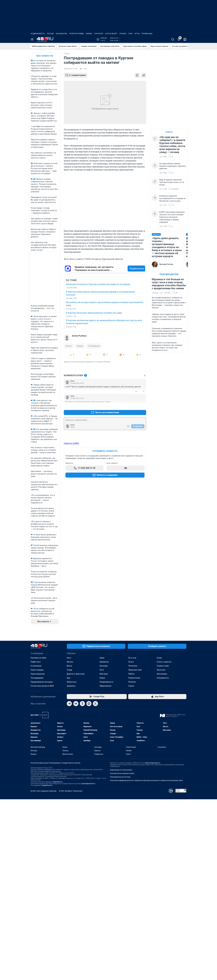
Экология (161, 670)
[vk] (75, 703)
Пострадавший (94, 346)
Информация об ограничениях (121, 770)
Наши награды (37, 670)
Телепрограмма (76, 33)
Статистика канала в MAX (42, 686)
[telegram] (69, 703)
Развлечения (134, 678)
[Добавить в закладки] (137, 75)
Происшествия (135, 670)
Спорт (159, 658)
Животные (71, 682)
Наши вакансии (38, 674)
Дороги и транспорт (76, 674)
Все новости (44, 55)
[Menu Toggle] (32, 39)
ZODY (130, 33)
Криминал (104, 662)
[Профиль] (185, 39)
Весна (69, 666)
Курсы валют (111, 33)
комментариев (77, 75)
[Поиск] (173, 39)
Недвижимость (38, 33)
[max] (88, 703)
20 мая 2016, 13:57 (70, 69)
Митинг (69, 346)
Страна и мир (163, 666)
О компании (36, 666)
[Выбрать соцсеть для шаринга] (143, 75)
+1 (136, 406)
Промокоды (147, 33)
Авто (69, 658)
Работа (131, 674)
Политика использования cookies (122, 773)
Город (69, 670)
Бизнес (70, 662)
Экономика (162, 674)
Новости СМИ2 (71, 443)
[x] (95, 703)
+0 (136, 391)
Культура (103, 666)
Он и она (132, 658)
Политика (132, 666)
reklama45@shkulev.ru (152, 763)
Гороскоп (98, 33)
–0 (143, 391)
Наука (102, 678)
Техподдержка (37, 678)
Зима (102, 658)
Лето (102, 670)
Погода (50, 33)
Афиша (89, 33)
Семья (131, 686)
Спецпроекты (163, 678)
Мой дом (104, 674)
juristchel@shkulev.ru (88, 783)
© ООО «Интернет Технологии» (71, 791)
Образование (105, 686)
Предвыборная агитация (42, 682)
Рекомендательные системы (120, 777)
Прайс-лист (36, 662)
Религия (132, 682)
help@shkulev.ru (47, 785)
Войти (73, 427)
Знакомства (61, 33)
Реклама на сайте (38, 658)
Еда (68, 678)
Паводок (80, 346)
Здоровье (71, 686)
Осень (131, 662)
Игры (137, 33)
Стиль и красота (164, 662)
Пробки (122, 33)
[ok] (82, 703)
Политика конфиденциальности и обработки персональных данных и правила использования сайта (146, 780)
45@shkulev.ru (58, 782)
